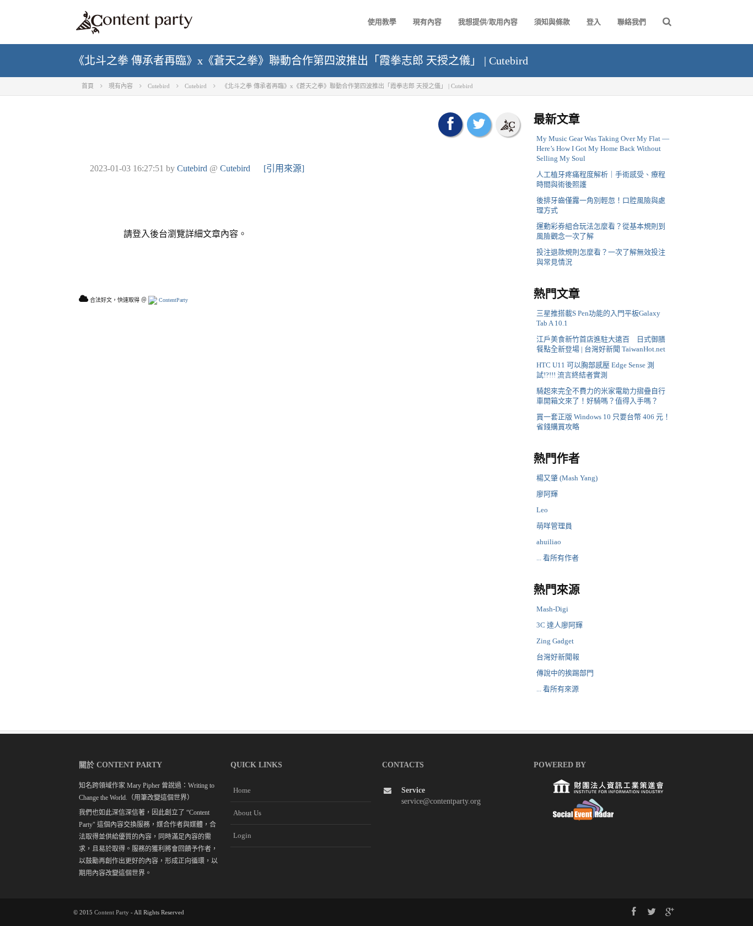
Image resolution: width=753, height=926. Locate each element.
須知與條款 (552, 22)
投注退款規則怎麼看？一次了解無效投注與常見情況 (600, 257)
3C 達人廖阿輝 (559, 625)
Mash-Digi (552, 609)
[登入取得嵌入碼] (508, 124)
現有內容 (427, 22)
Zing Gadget (555, 641)
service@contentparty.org (441, 801)
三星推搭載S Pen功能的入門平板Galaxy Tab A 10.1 (598, 318)
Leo (542, 510)
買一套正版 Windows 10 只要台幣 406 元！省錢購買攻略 (603, 422)
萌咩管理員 (554, 526)
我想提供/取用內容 (488, 22)
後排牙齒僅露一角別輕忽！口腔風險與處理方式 (600, 205)
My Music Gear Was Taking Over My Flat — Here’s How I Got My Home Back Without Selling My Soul (602, 148)
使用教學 (382, 22)
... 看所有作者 (557, 558)
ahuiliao (548, 542)
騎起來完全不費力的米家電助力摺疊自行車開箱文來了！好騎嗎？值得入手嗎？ (600, 396)
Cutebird (192, 168)
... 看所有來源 (557, 689)
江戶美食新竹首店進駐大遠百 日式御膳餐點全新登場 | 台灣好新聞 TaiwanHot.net (600, 344)
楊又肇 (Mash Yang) (567, 478)
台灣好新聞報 (557, 657)
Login (242, 835)
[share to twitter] (479, 124)
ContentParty (172, 300)
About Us (247, 813)
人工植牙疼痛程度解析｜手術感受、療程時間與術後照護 (600, 179)
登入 (594, 22)
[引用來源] (283, 168)
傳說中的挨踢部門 (565, 673)
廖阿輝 (547, 494)
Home (242, 790)
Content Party (111, 912)
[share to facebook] (450, 124)
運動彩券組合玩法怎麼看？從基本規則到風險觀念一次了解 (600, 231)
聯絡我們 (631, 22)
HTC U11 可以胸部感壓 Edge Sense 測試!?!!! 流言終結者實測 (595, 370)
